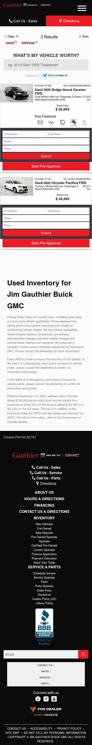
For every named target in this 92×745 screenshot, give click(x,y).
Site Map (12, 733)
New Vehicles (44, 524)
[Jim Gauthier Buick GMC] (27, 4)
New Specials (44, 532)
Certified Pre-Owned (44, 545)
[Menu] (82, 9)
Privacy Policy (69, 728)
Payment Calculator (44, 558)
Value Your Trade (44, 562)
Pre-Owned (44, 528)
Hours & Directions (44, 499)
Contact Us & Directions (44, 512)
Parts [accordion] (45, 683)
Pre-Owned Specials (44, 537)
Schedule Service (44, 573)
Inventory (44, 518)
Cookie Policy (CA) (44, 599)
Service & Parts (44, 567)
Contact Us (17, 728)
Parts (44, 581)
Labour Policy (44, 603)
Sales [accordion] (45, 671)
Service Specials (44, 577)
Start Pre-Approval (46, 166)
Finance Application (44, 554)
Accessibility (41, 728)
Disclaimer (44, 594)
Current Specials (44, 550)
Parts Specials (44, 586)
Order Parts (44, 590)
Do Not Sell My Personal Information (55, 733)
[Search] (83, 654)
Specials (44, 541)
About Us (44, 492)
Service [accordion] (45, 677)
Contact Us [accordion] (45, 665)
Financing (44, 505)
